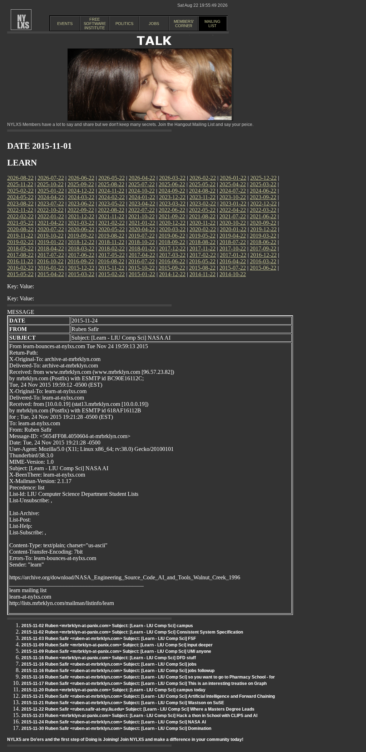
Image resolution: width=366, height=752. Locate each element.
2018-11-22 (111, 242)
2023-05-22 (111, 203)
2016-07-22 (141, 261)
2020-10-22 (232, 223)
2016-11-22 (20, 261)
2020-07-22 (51, 229)
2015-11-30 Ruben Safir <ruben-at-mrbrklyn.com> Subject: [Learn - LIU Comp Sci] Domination (116, 728)
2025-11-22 (20, 184)
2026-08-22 (20, 178)
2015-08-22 (202, 268)
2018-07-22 (232, 242)
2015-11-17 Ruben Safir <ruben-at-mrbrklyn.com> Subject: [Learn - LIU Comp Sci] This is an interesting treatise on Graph (144, 683)
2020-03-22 (172, 229)
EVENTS (65, 23)
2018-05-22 (20, 248)
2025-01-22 (51, 191)
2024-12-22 (81, 191)
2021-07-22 (232, 216)
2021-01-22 (142, 223)
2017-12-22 (172, 248)
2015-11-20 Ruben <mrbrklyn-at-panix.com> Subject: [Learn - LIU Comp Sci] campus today (113, 689)
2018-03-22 (81, 248)
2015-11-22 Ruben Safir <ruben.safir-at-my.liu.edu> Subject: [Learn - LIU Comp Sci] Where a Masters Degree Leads (137, 709)
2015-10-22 (141, 268)
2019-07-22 (141, 236)
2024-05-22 (20, 197)
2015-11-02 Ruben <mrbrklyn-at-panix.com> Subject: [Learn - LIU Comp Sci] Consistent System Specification (132, 632)
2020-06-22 (81, 229)
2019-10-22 (50, 236)
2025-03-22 (263, 184)
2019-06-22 (172, 236)
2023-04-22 (142, 203)
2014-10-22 (232, 274)
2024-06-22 (263, 191)
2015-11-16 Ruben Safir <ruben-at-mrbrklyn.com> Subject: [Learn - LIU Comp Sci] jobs (109, 664)
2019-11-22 (20, 236)
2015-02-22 (111, 274)
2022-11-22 (20, 210)
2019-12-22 (263, 229)
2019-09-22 (81, 236)
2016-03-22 (263, 261)
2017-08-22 (20, 255)
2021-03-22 (81, 223)
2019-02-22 (20, 242)
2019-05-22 (202, 236)
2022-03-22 (263, 210)
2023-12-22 (172, 197)
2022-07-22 (141, 210)
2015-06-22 (263, 268)
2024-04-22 (51, 197)
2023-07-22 (51, 203)
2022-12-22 (263, 203)
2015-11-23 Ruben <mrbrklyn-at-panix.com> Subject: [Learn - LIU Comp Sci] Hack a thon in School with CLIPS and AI (139, 715)
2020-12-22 (172, 223)
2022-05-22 (202, 210)
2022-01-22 (51, 216)
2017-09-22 (263, 248)
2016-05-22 (202, 261)
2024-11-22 (111, 191)
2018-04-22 (51, 248)
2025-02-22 (20, 191)
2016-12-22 (263, 255)
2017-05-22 (111, 255)
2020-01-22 (233, 229)
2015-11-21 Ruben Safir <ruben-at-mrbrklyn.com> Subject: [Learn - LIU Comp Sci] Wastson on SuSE (122, 702)
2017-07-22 (51, 255)
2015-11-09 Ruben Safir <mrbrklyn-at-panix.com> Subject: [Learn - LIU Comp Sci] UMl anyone (116, 651)
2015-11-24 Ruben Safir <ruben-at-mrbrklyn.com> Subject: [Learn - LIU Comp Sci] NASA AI (113, 722)
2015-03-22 (81, 274)
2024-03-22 (81, 197)
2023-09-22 (263, 197)
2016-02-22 (20, 268)
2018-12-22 (81, 242)
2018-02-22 (111, 248)
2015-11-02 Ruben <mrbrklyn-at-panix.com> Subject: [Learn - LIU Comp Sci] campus (107, 625)
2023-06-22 (81, 203)
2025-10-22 (50, 184)
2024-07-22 (232, 191)
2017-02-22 (202, 255)
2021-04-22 (51, 223)
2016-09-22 (81, 261)
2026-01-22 (233, 178)
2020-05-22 (111, 229)
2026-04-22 (142, 178)
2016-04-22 (232, 261)
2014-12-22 (172, 274)
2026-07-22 (51, 178)
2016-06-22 (172, 261)
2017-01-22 (233, 255)
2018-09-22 (172, 242)
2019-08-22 (111, 236)
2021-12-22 (81, 216)
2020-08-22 (20, 229)
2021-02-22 (111, 223)
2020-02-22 (202, 229)
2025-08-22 (111, 184)
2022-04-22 (232, 210)
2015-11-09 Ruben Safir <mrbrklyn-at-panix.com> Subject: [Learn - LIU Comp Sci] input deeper (117, 644)
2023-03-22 (172, 203)
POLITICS (124, 23)
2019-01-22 (51, 242)
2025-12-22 (263, 178)
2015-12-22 (81, 268)
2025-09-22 (81, 184)
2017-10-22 (232, 248)
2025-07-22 (141, 184)
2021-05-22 (20, 223)
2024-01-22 (142, 197)
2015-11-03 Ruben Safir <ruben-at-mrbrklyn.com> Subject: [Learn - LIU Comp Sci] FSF (108, 638)
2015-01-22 (142, 274)
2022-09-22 (81, 210)
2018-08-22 (202, 242)
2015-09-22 (172, 268)
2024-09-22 (172, 191)
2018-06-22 (263, 242)
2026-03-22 (172, 178)
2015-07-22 (232, 268)
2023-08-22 (20, 203)
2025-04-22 (232, 184)
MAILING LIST (212, 23)
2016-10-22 (50, 261)
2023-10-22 (232, 197)
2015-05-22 (20, 274)
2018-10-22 (141, 242)
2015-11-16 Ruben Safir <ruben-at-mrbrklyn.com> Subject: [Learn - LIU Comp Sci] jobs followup (117, 670)
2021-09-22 (172, 216)
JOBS (154, 23)
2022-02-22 (20, 216)
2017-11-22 (202, 248)
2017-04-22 (142, 255)
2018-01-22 (142, 248)
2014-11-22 (202, 274)
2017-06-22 (81, 255)
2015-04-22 (51, 274)
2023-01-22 (233, 203)
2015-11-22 (111, 268)
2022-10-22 (50, 210)
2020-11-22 (202, 223)
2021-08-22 (202, 216)
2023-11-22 (202, 197)
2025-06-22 (172, 184)
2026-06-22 (81, 178)
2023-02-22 (202, 203)
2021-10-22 (141, 216)
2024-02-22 (111, 197)
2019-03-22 (263, 236)
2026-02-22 (202, 178)
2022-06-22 (172, 210)
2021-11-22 (111, 216)
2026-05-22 (111, 178)
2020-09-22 (263, 223)
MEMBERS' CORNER (184, 23)
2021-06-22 (263, 216)
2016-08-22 (111, 261)
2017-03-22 (172, 255)
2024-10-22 (141, 191)
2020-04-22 (142, 229)
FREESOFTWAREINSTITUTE (95, 23)
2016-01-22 (51, 268)
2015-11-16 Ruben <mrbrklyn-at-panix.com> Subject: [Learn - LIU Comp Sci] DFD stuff (108, 657)
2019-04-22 (232, 236)
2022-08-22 (111, 210)
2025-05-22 (202, 184)
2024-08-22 (202, 191)
